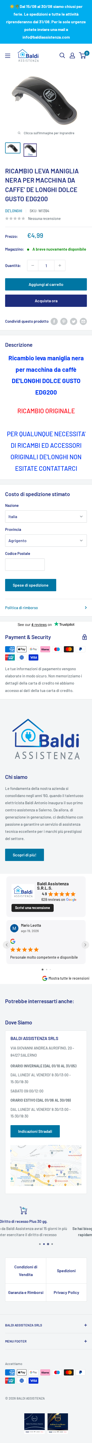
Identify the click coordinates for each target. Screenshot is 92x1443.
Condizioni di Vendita (25, 1270)
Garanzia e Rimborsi (25, 1292)
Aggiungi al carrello (46, 284)
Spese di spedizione (31, 585)
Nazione (12, 505)
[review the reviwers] (12, 942)
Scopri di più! (24, 854)
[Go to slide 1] (42, 969)
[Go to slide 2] (46, 969)
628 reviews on (53, 899)
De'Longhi (13, 211)
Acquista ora (46, 300)
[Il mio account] (72, 55)
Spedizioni (66, 1270)
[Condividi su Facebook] (54, 321)
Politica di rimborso (21, 607)
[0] (82, 55)
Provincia (13, 529)
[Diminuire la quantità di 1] (32, 265)
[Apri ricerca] (62, 55)
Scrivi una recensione (32, 907)
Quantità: (13, 265)
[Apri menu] (7, 56)
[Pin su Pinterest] (63, 321)
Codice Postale (17, 553)
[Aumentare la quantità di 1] (59, 265)
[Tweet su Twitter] (73, 321)
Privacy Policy (66, 1292)
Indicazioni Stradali (35, 1131)
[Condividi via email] (83, 321)
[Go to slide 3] (50, 969)
